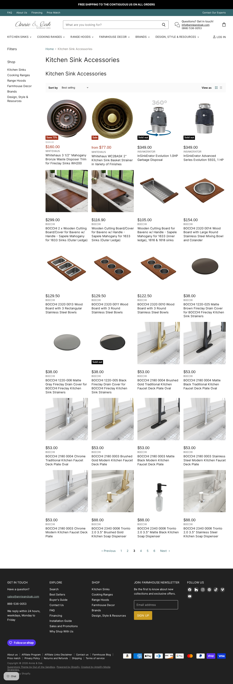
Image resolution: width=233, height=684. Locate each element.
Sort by (53, 87)
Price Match (53, 12)
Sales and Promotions (64, 626)
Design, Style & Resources (176, 37)
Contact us (82, 654)
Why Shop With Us (61, 631)
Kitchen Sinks (18, 37)
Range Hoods (80, 37)
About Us (21, 12)
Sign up (143, 615)
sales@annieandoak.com (23, 596)
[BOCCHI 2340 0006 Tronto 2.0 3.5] (113, 491)
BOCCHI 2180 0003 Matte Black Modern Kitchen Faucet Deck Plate (156, 460)
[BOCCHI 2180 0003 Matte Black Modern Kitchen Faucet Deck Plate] (158, 419)
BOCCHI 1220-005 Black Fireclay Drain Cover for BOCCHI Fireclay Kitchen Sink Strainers (109, 386)
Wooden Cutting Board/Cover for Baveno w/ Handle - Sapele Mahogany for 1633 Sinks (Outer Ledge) (113, 234)
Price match (14, 658)
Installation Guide (61, 621)
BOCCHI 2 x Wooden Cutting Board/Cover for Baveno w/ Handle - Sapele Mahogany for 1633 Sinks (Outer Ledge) (67, 234)
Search (54, 589)
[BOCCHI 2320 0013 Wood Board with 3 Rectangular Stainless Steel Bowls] (67, 267)
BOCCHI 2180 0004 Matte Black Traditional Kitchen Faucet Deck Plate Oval (202, 384)
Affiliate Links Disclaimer (58, 654)
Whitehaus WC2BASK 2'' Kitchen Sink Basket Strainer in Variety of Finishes (112, 160)
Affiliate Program (31, 654)
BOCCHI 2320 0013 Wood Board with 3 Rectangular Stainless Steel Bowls (64, 308)
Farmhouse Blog (101, 654)
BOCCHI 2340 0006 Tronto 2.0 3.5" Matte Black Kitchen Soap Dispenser (158, 532)
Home (50, 49)
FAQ (9, 12)
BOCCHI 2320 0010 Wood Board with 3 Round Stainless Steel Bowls (155, 308)
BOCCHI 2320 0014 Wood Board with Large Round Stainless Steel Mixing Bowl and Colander (203, 234)
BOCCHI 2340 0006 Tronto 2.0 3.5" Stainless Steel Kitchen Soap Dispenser (202, 532)
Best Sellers (57, 594)
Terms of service (95, 658)
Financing (36, 12)
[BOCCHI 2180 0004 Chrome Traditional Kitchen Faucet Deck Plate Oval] (67, 419)
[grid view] (216, 87)
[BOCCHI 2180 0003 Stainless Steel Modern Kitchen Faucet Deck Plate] (204, 419)
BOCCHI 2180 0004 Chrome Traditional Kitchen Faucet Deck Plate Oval (66, 460)
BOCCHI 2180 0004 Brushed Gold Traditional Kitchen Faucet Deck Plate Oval (157, 384)
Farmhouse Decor (113, 37)
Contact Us (57, 605)
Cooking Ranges (50, 37)
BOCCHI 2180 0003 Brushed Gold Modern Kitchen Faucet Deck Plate (112, 460)
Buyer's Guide (59, 599)
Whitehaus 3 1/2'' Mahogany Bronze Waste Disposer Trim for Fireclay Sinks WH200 (66, 159)
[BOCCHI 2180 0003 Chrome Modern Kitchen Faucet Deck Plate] (67, 491)
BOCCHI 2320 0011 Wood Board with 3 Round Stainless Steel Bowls (110, 308)
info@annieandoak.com (196, 24)
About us (12, 654)
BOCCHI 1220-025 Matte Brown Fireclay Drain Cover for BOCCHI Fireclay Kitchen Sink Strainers (203, 310)
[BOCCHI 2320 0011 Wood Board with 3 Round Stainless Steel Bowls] (113, 267)
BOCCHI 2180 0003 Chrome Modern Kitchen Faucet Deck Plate (67, 532)
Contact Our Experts (214, 12)
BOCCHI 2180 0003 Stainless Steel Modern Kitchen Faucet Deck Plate (204, 460)
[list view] (221, 87)
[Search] (164, 25)
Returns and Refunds (56, 658)
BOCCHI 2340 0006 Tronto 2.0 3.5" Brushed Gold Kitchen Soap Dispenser (111, 532)
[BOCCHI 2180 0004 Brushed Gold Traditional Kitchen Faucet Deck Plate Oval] (158, 343)
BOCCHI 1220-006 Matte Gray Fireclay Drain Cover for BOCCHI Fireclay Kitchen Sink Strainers (66, 386)
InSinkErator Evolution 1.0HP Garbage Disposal (157, 158)
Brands (141, 37)
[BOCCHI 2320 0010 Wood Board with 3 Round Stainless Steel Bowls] (158, 267)
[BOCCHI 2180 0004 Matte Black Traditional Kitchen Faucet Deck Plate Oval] (204, 343)
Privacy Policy (32, 658)
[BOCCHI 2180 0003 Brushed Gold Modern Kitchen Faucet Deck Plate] (113, 419)
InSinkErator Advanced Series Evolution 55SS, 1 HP (203, 158)
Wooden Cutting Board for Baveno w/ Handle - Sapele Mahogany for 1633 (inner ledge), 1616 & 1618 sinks (157, 234)
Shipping (77, 658)
